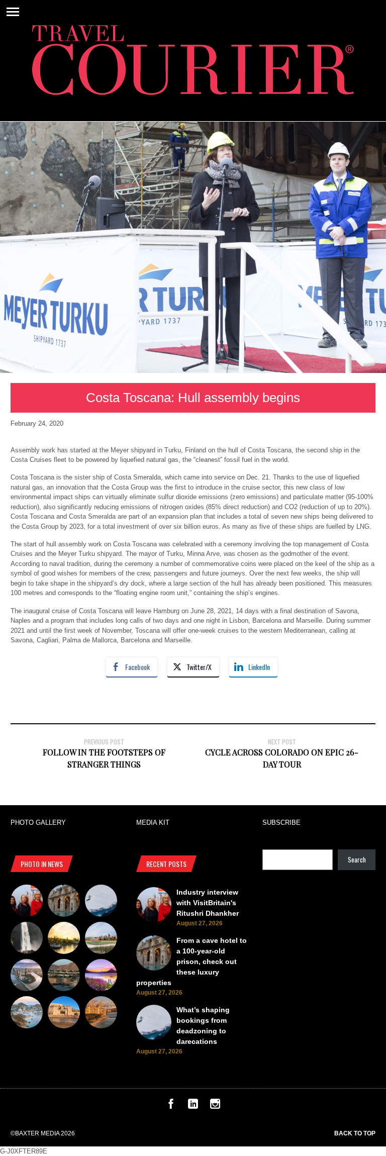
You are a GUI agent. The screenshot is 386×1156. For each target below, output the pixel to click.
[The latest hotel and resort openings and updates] (64, 976)
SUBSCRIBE (281, 822)
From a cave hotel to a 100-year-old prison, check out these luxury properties (191, 961)
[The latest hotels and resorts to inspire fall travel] (101, 1013)
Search (357, 859)
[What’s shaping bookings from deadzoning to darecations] (101, 902)
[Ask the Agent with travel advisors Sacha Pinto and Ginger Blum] (27, 939)
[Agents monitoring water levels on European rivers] (64, 939)
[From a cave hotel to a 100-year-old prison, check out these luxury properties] (64, 902)
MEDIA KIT (152, 822)
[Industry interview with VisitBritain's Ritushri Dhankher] (27, 902)
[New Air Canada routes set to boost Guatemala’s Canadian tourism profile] (101, 976)
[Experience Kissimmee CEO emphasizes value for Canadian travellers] (101, 939)
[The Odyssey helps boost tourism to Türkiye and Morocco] (64, 1013)
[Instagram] (215, 1106)
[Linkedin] (193, 1106)
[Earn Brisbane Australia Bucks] (27, 976)
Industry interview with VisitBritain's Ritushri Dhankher (207, 902)
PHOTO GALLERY (38, 822)
